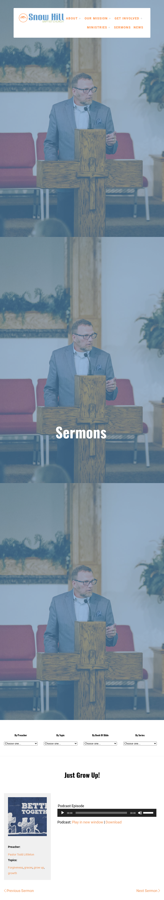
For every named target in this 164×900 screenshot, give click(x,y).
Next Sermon (147, 890)
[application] (106, 813)
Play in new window (87, 822)
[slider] (148, 812)
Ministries (97, 27)
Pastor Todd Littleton (21, 854)
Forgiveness (15, 867)
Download (114, 822)
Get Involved (127, 18)
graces (28, 867)
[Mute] (140, 813)
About (72, 18)
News (138, 27)
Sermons (122, 27)
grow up (39, 867)
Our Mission (96, 18)
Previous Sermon (20, 890)
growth (12, 873)
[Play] (63, 813)
